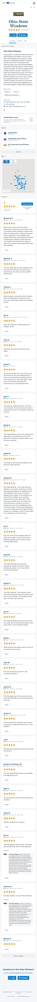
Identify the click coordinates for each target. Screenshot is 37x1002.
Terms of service (19, 992)
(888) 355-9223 (11, 996)
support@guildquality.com (23, 996)
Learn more (6, 122)
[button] (18, 171)
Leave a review (27, 204)
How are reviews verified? (27, 208)
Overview (12, 41)
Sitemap (19, 993)
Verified (7, 220)
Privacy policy (28, 992)
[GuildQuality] (8, 3)
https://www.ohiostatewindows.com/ (16, 106)
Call (14, 35)
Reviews (20, 41)
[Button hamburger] (34, 3)
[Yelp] (4, 110)
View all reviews (18, 956)
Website (23, 35)
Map (25, 41)
